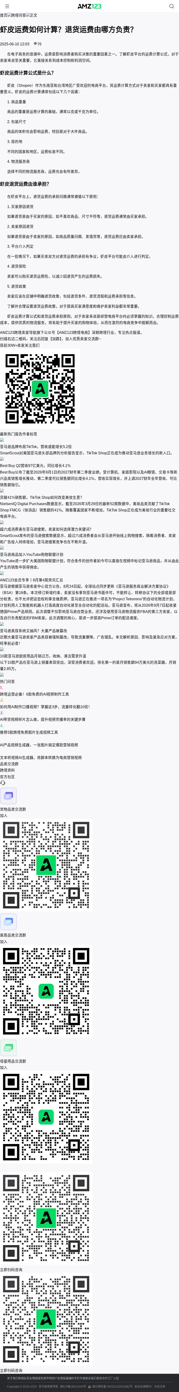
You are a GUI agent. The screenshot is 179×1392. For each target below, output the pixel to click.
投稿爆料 (68, 1378)
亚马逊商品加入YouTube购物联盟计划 (31, 555)
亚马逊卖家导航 (48, 1386)
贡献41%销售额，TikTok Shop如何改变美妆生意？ (42, 497)
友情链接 (35, 1378)
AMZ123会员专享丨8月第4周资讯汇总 (31, 580)
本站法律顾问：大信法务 (149, 1386)
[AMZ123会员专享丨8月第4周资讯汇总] (89, 574)
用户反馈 (57, 1378)
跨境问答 (18, 15)
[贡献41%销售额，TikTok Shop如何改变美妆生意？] (89, 491)
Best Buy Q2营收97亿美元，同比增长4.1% (35, 466)
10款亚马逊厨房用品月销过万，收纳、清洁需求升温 (43, 656)
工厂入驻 (113, 1378)
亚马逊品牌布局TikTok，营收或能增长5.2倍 (36, 447)
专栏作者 (79, 1378)
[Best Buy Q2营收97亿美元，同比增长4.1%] (89, 459)
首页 (3, 15)
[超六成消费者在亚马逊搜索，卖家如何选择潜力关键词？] (89, 523)
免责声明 (46, 1378)
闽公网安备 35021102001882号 (112, 1386)
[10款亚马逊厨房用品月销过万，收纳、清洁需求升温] (89, 650)
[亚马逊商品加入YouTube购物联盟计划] (89, 548)
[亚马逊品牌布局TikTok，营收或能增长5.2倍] (89, 440)
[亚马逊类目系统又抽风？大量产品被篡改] (89, 624)
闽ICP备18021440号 (73, 1386)
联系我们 (90, 1378)
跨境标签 (23, 1378)
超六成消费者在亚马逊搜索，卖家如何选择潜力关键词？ (46, 529)
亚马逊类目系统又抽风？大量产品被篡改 (33, 631)
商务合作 (102, 1378)
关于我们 (12, 1378)
